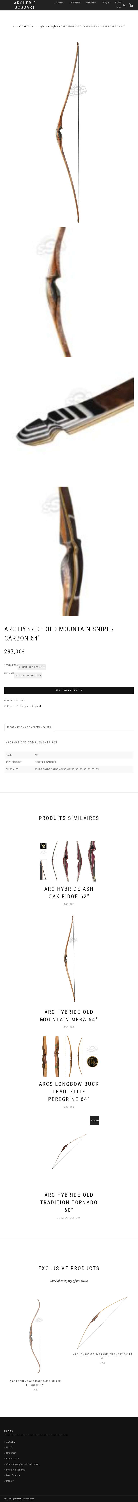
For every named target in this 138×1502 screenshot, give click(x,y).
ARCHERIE (58, 3)
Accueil (17, 26)
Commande (12, 1458)
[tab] (29, 727)
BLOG (119, 7)
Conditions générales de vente (23, 1464)
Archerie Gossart (25, 5)
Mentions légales (15, 1469)
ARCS (26, 26)
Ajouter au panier (70, 690)
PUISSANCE (9, 673)
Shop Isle (8, 1498)
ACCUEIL (10, 1441)
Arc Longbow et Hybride (46, 26)
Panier (9, 1480)
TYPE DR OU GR (11, 665)
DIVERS (118, 3)
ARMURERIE (91, 3)
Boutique (11, 1452)
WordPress (29, 1498)
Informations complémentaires (29, 727)
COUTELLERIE (74, 3)
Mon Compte (13, 1475)
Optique (105, 3)
